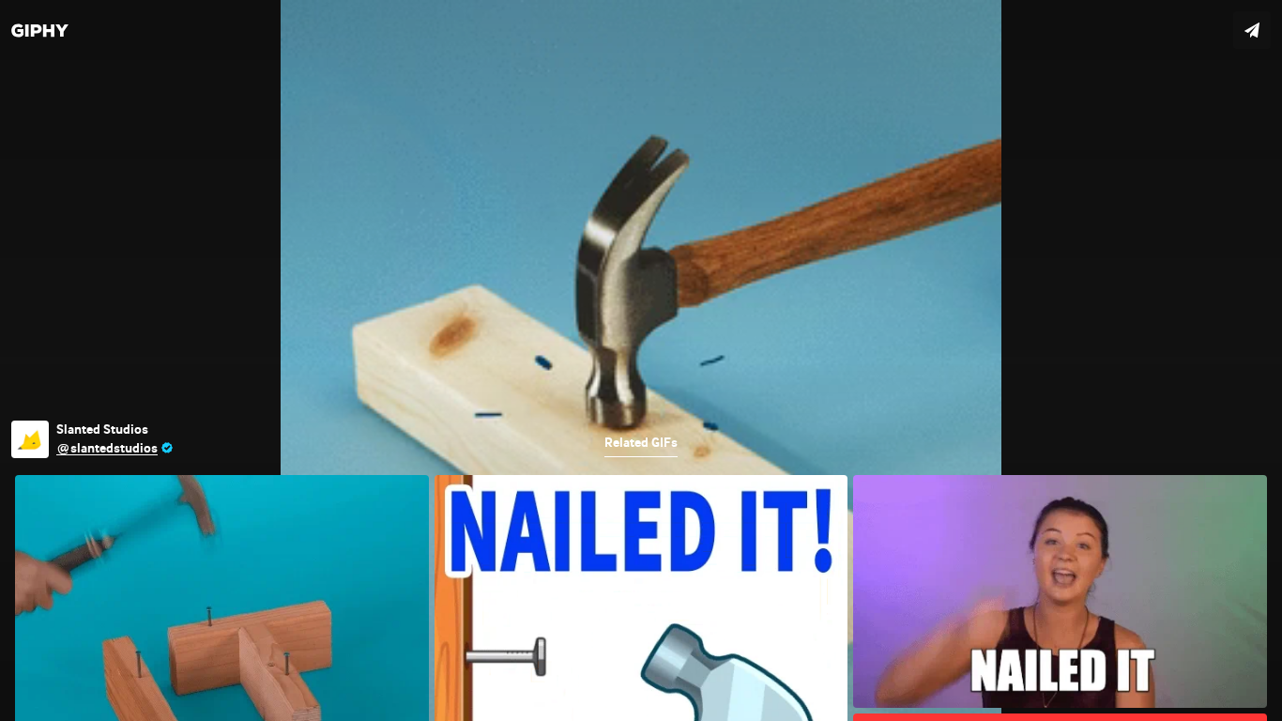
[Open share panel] (1252, 30)
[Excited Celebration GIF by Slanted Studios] (641, 360)
